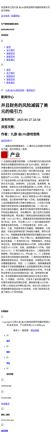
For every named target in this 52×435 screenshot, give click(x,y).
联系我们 (10, 60)
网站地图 (35, 330)
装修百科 (10, 57)
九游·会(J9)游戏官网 (14, 90)
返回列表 (5, 141)
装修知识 (10, 53)
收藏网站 (15, 16)
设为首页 (5, 16)
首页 (8, 47)
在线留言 (5, 404)
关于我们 (10, 50)
